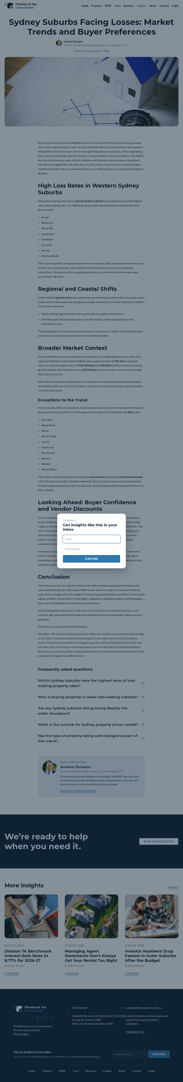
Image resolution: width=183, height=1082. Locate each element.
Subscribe (91, 558)
